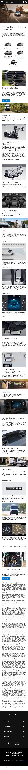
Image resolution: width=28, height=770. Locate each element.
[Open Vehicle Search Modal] (7, 768)
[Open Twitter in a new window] (9, 714)
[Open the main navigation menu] (2, 2)
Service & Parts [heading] (8, 731)
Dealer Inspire (22, 760)
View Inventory (7, 48)
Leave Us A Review (20, 751)
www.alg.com (17, 705)
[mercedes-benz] (7, 2)
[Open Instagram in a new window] (19, 714)
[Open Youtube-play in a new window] (16, 714)
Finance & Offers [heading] (8, 726)
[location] (23, 2)
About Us (13, 751)
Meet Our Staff (8, 752)
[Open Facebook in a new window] (12, 714)
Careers (14, 752)
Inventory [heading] (6, 721)
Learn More (6, 100)
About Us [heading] (6, 736)
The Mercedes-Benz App (14, 753)
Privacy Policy (7, 751)
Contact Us (20, 752)
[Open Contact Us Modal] (21, 768)
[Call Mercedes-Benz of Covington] (26, 2)
